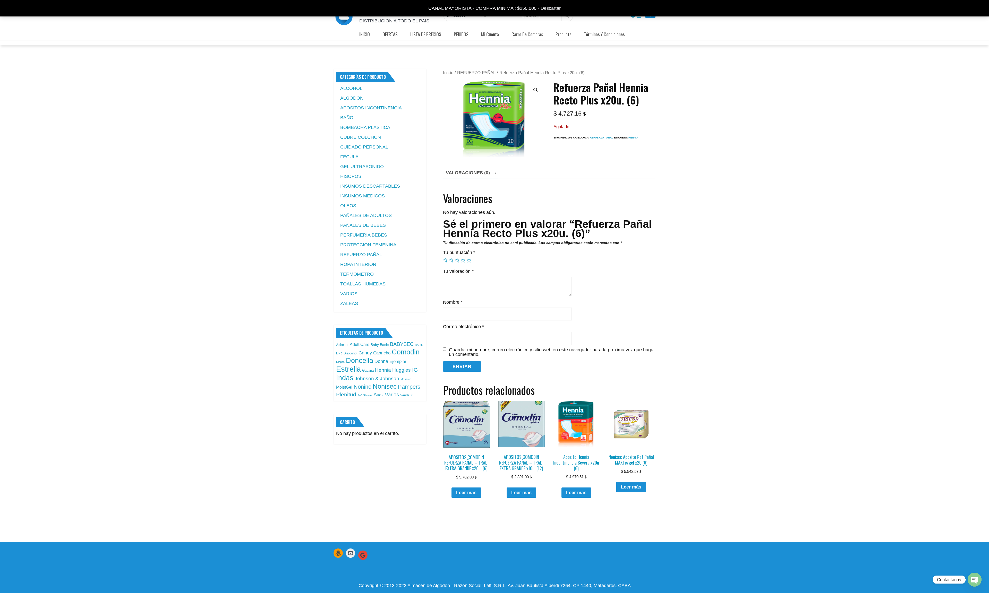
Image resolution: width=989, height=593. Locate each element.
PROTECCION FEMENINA (368, 244)
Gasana (368, 370)
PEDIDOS (461, 34)
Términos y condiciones (604, 34)
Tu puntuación (459, 252)
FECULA (349, 156)
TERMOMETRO (357, 274)
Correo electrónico (463, 326)
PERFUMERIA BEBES (363, 235)
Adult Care (359, 344)
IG (415, 370)
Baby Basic (380, 345)
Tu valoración (458, 271)
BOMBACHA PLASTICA (365, 127)
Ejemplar (397, 361)
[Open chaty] (975, 580)
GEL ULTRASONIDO (362, 166)
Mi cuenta (490, 34)
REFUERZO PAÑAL (476, 72)
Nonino (362, 386)
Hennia (633, 137)
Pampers (409, 386)
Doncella (359, 360)
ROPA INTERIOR (358, 264)
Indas (344, 378)
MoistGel (344, 387)
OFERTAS (390, 34)
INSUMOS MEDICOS (362, 195)
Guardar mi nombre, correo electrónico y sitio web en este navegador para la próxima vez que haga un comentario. (551, 352)
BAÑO (346, 117)
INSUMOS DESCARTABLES (370, 186)
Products (563, 34)
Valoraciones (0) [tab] (468, 172)
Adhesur (342, 345)
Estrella (348, 369)
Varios (392, 394)
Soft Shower (365, 395)
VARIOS (348, 293)
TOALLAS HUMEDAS (363, 283)
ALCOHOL (351, 88)
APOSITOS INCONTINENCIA (371, 107)
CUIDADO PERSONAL (364, 147)
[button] (535, 90)
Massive (405, 379)
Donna (381, 361)
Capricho (381, 352)
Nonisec (385, 386)
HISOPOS (350, 176)
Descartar (551, 8)
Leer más (466, 492)
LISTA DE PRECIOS (425, 34)
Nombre (453, 302)
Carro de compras (527, 34)
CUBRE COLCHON (360, 137)
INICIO (364, 34)
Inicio (448, 72)
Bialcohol (350, 353)
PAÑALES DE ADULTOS (366, 215)
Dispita (340, 361)
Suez (378, 395)
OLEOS (348, 205)
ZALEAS (349, 303)
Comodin (406, 352)
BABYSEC (402, 344)
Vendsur (406, 395)
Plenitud (346, 394)
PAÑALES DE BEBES (363, 225)
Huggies (401, 370)
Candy (365, 352)
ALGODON (351, 98)
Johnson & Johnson (377, 378)
